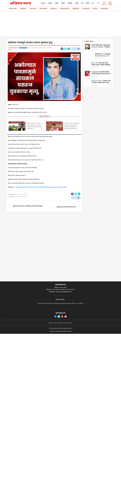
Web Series (19, 8)
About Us (61, 323)
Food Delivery (82, 8)
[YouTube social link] (65, 316)
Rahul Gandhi (39, 8)
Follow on (74, 48)
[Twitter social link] (65, 48)
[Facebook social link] (62, 48)
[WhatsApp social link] (68, 48)
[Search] (98, 3)
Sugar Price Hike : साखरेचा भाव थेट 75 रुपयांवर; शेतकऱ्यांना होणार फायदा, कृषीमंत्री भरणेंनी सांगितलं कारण (101, 82)
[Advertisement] (60, 24)
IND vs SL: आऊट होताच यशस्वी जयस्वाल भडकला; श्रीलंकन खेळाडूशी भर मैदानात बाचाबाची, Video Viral (101, 64)
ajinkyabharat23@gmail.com (63, 291)
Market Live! (50, 8)
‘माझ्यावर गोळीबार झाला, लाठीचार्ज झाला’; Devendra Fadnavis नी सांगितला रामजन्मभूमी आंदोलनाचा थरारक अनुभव (101, 47)
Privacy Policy (68, 323)
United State (72, 8)
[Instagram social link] (62, 316)
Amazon (92, 8)
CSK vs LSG (29, 8)
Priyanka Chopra (61, 8)
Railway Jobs (101, 8)
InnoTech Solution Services (64, 331)
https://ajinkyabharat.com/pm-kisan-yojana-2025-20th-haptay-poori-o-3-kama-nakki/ (41, 187)
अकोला (9, 49)
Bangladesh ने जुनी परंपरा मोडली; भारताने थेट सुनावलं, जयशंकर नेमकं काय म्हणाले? (101, 73)
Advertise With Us (53, 323)
